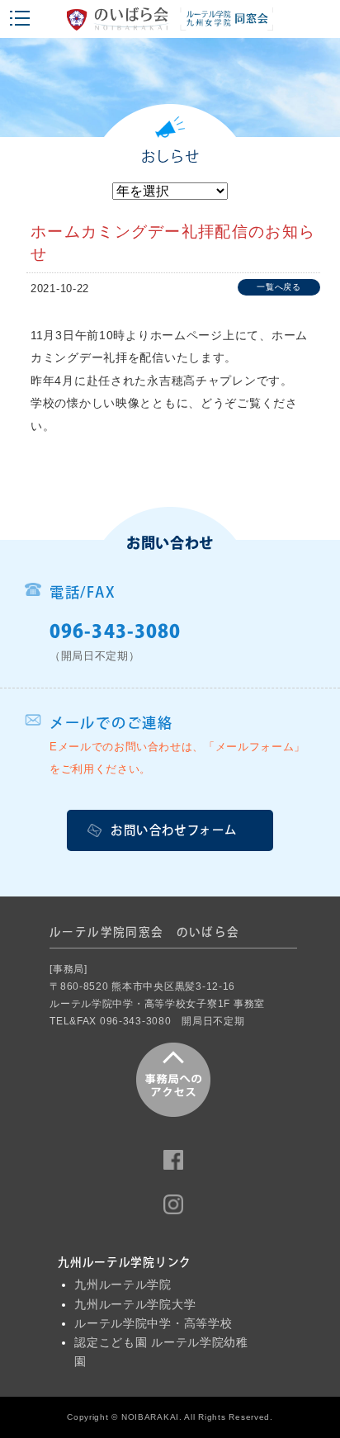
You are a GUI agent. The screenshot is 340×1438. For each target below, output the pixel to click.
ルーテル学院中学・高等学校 (153, 1323)
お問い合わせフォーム (174, 830)
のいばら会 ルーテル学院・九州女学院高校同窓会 (170, 23)
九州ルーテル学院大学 (135, 1304)
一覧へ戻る (279, 286)
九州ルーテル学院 (123, 1285)
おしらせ (170, 156)
